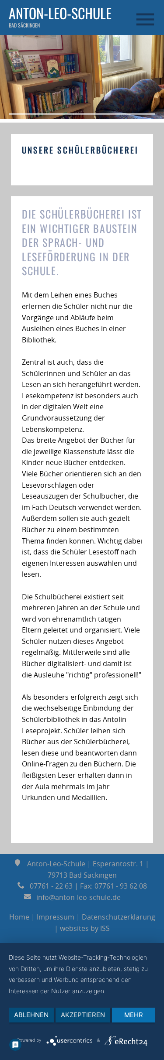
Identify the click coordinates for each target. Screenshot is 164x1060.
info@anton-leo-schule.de (76, 897)
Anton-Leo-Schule (60, 13)
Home (19, 917)
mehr (133, 1015)
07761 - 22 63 (48, 886)
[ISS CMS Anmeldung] (24, 139)
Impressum (55, 917)
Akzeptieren (83, 1015)
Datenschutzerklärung (118, 917)
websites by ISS (85, 928)
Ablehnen (31, 1015)
